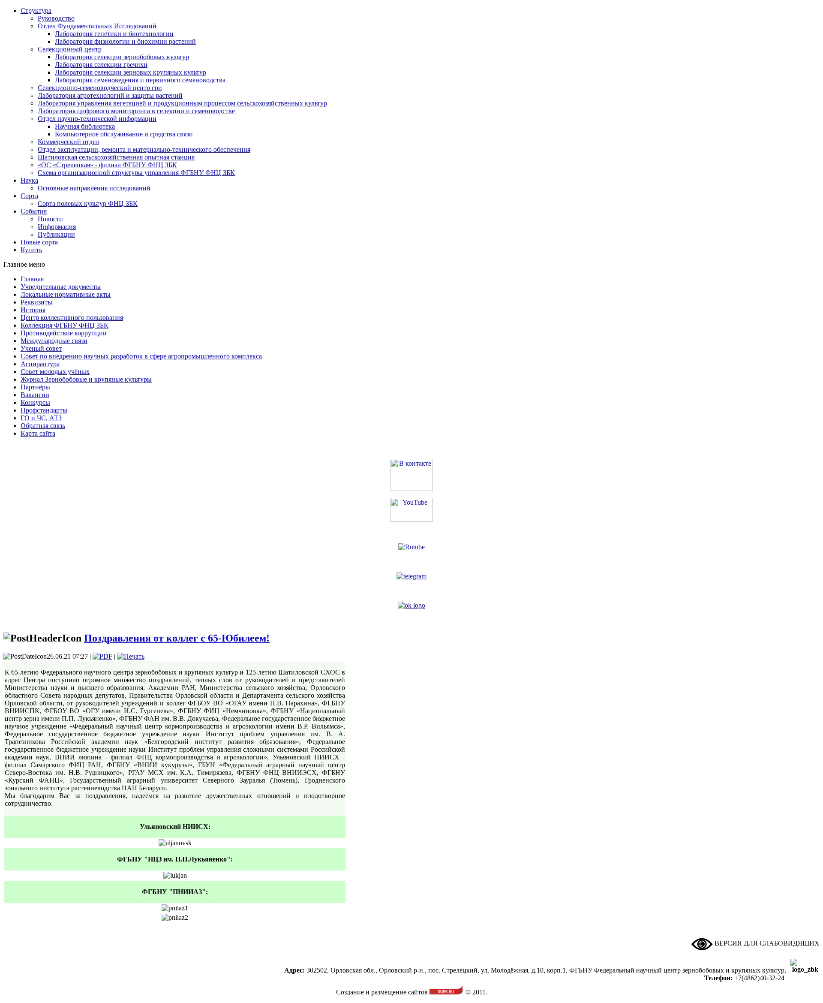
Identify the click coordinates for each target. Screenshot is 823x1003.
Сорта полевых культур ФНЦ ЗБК (88, 203)
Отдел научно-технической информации (97, 118)
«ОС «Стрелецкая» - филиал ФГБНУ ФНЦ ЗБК (107, 165)
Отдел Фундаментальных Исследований (97, 26)
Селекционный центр (70, 49)
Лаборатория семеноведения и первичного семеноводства (140, 80)
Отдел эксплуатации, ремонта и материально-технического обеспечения (144, 149)
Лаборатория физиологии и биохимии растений (125, 41)
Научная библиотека (85, 126)
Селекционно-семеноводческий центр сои (100, 87)
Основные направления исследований (94, 188)
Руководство (56, 18)
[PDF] (102, 656)
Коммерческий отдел (68, 141)
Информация (57, 226)
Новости (50, 219)
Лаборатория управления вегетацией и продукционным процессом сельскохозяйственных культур (182, 103)
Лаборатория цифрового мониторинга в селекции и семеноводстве (136, 110)
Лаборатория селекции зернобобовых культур (122, 56)
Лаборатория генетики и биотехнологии (114, 33)
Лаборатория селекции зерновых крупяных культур (130, 72)
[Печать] (130, 656)
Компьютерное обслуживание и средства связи (124, 134)
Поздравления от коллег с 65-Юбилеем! (177, 638)
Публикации (56, 234)
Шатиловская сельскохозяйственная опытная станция (116, 157)
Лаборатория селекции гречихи (101, 64)
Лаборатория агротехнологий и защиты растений (110, 95)
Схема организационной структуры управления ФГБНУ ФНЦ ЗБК (136, 172)
